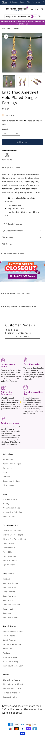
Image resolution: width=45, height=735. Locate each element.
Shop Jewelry (8, 609)
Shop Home (8, 600)
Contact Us (7, 468)
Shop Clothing (9, 591)
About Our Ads (9, 516)
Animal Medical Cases (12, 688)
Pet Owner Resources (12, 644)
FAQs (5, 472)
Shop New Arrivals (10, 617)
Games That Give (10, 560)
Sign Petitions (33, 2)
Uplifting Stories (10, 657)
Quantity (5, 129)
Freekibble (7, 552)
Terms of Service (10, 499)
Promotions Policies (11, 507)
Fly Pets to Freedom (11, 692)
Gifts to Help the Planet (13, 684)
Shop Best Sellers (10, 583)
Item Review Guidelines (13, 512)
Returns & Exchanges (12, 463)
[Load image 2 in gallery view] (22, 81)
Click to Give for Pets (12, 530)
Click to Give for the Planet (14, 539)
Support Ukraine (10, 697)
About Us (6, 476)
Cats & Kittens (9, 635)
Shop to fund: (18, 16)
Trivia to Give (8, 543)
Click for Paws (9, 547)
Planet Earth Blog (10, 661)
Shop (4, 2)
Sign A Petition (9, 564)
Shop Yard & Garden (11, 604)
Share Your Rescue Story (13, 665)
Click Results (8, 485)
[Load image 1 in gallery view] (9, 81)
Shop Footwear (9, 596)
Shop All (6, 579)
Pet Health (7, 648)
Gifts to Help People (11, 680)
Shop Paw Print (9, 587)
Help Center (8, 459)
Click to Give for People (13, 534)
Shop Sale (7, 613)
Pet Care (6, 653)
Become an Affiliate (11, 481)
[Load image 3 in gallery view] (36, 81)
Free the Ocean (9, 556)
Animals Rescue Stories (13, 631)
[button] (32, 9)
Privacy (6, 503)
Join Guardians (17, 2)
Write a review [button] (22, 336)
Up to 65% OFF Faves (22, 276)
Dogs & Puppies (9, 640)
